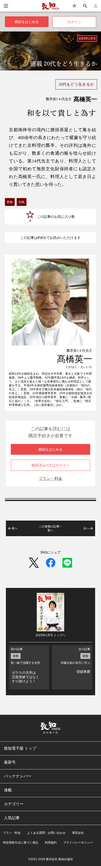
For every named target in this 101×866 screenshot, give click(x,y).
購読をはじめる (27, 22)
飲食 (10, 202)
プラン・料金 (50, 478)
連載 (8, 790)
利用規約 (51, 842)
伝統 (22, 202)
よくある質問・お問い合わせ (46, 833)
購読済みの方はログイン (50, 465)
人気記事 (12, 818)
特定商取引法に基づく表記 (20, 842)
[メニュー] (6, 6)
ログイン (74, 22)
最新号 (10, 762)
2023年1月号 (87, 38)
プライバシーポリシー (78, 842)
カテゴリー (14, 804)
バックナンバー (17, 776)
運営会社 (78, 833)
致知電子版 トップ (20, 748)
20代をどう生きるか (76, 84)
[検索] (85, 6)
